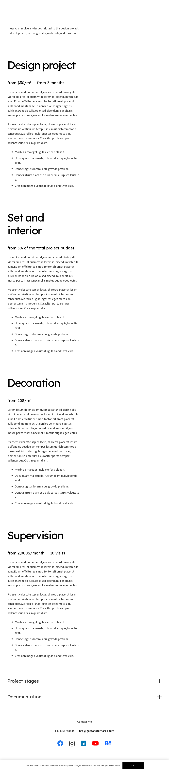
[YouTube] (95, 743)
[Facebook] (60, 743)
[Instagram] (72, 743)
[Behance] (108, 743)
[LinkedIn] (83, 743)
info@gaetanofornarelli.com (96, 730)
